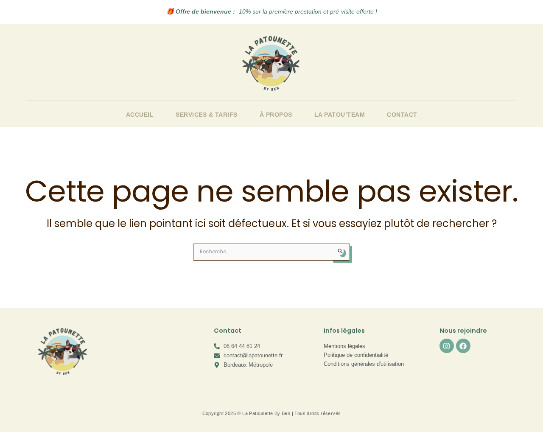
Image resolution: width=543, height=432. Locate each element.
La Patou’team (339, 114)
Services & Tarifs (207, 114)
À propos (276, 114)
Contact (402, 114)
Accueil (140, 114)
